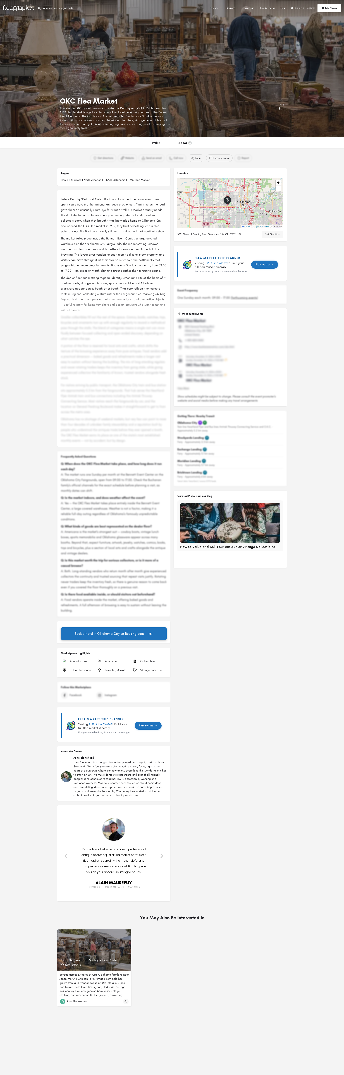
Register (310, 7)
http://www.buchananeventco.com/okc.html (209, 346)
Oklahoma (119, 180)
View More (183, 388)
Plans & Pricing (267, 7)
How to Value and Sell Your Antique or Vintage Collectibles (227, 547)
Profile (156, 142)
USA (107, 180)
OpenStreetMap (262, 226)
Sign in (298, 7)
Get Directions (272, 234)
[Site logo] (19, 7)
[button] (66, 856)
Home (64, 180)
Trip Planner (331, 8)
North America (92, 180)
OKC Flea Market (191, 321)
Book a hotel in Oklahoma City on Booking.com (109, 633)
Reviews (184, 142)
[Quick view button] (126, 1001)
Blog (282, 7)
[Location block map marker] (227, 200)
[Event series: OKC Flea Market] (225, 360)
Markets (76, 180)
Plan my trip (146, 725)
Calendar (248, 7)
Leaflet (247, 226)
